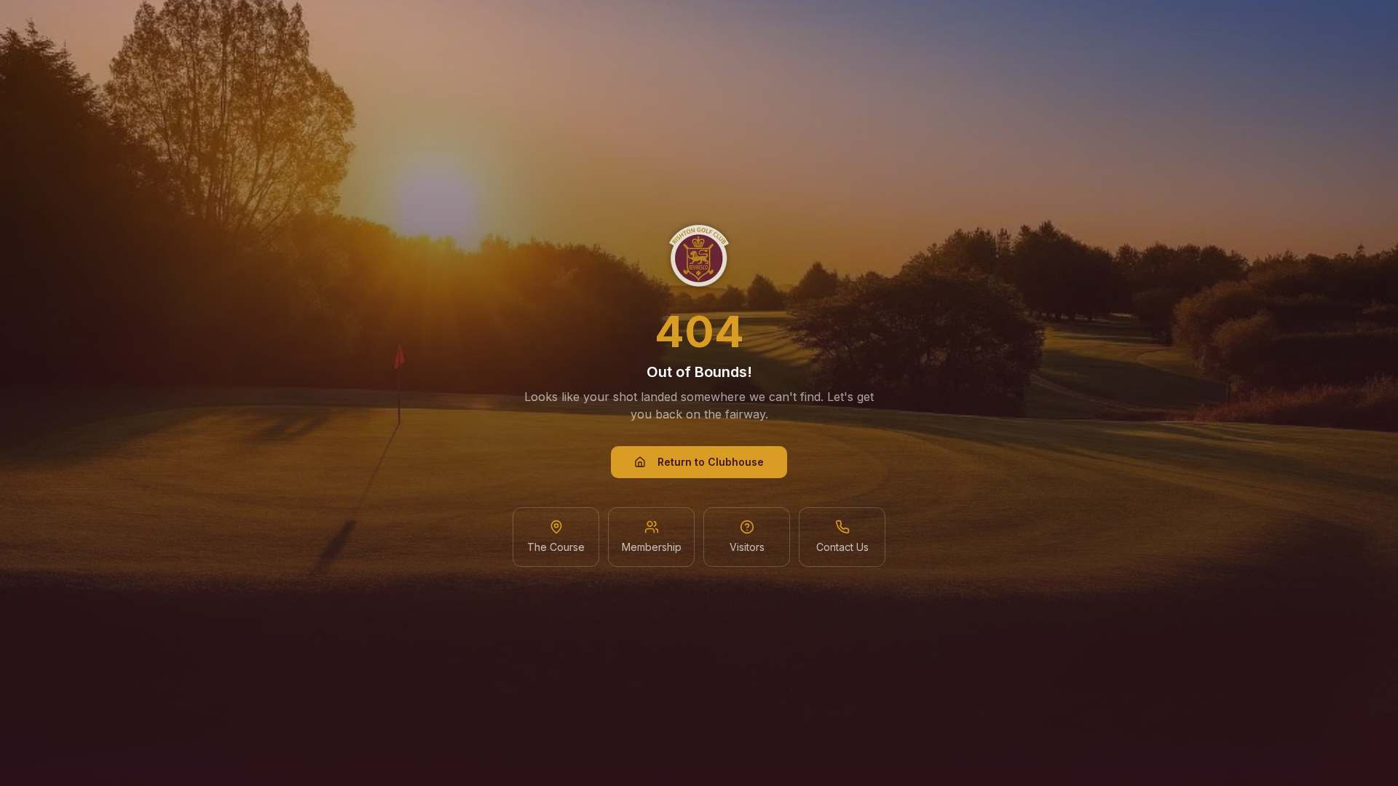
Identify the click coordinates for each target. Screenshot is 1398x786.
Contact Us (842, 547)
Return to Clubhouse (710, 462)
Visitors (747, 547)
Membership (652, 547)
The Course (556, 547)
